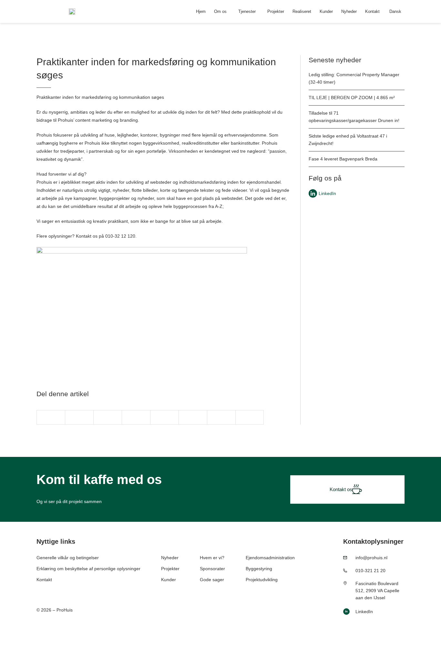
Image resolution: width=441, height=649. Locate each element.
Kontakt (372, 11)
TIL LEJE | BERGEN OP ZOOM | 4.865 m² (352, 97)
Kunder (326, 11)
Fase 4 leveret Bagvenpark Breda (343, 158)
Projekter (275, 11)
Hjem (201, 11)
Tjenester (247, 11)
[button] (50, 417)
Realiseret (301, 11)
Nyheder (349, 11)
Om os (220, 11)
